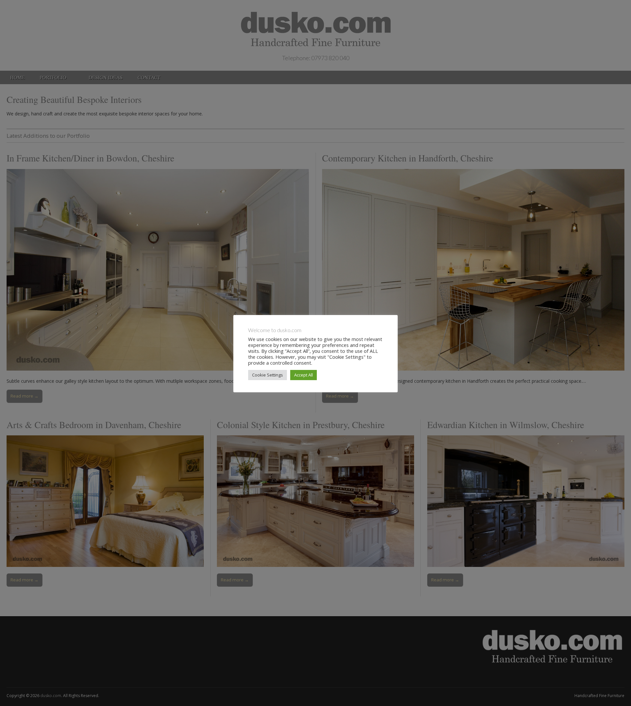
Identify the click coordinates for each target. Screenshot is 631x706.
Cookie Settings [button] (267, 375)
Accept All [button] (303, 375)
